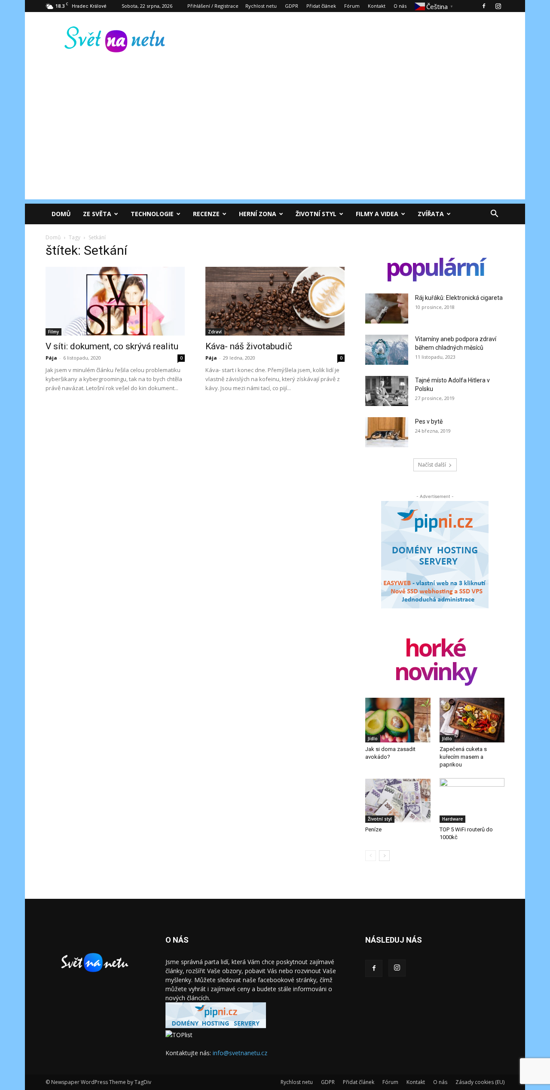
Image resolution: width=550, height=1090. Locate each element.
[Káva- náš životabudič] (275, 301)
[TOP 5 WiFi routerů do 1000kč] (472, 800)
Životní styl (316, 214)
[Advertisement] (275, 139)
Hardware (452, 819)
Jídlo (373, 739)
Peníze (373, 829)
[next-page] (384, 855)
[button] (494, 215)
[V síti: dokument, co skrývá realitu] (115, 301)
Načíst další (432, 464)
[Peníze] (398, 800)
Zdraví (215, 332)
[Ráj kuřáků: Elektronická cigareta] (386, 308)
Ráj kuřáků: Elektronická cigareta (459, 297)
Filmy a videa (377, 214)
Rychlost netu (261, 6)
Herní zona (257, 214)
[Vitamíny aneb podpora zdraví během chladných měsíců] (386, 350)
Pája (51, 357)
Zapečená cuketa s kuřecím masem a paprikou (463, 757)
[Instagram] (498, 6)
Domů (61, 214)
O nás (400, 6)
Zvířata (431, 214)
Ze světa (97, 214)
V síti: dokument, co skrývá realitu (112, 346)
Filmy (53, 332)
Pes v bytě (429, 421)
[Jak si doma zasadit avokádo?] (398, 720)
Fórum (352, 6)
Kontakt (376, 6)
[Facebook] (483, 6)
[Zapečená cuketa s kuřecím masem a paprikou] (472, 720)
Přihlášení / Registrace (212, 6)
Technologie (152, 214)
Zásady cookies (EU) (479, 1082)
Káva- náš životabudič (248, 346)
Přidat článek (321, 6)
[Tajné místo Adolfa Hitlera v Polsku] (386, 391)
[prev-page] (370, 855)
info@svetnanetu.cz (240, 1053)
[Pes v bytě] (386, 432)
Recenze (206, 214)
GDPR (291, 6)
